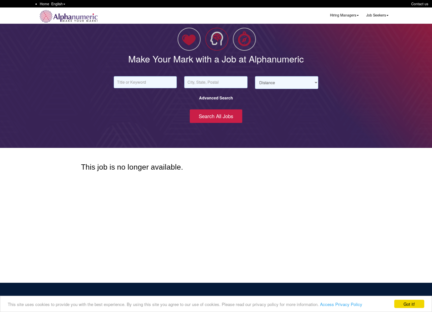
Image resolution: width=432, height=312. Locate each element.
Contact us (419, 3)
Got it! (409, 304)
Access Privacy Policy (341, 304)
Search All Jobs (216, 116)
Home (44, 3)
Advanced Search (216, 98)
